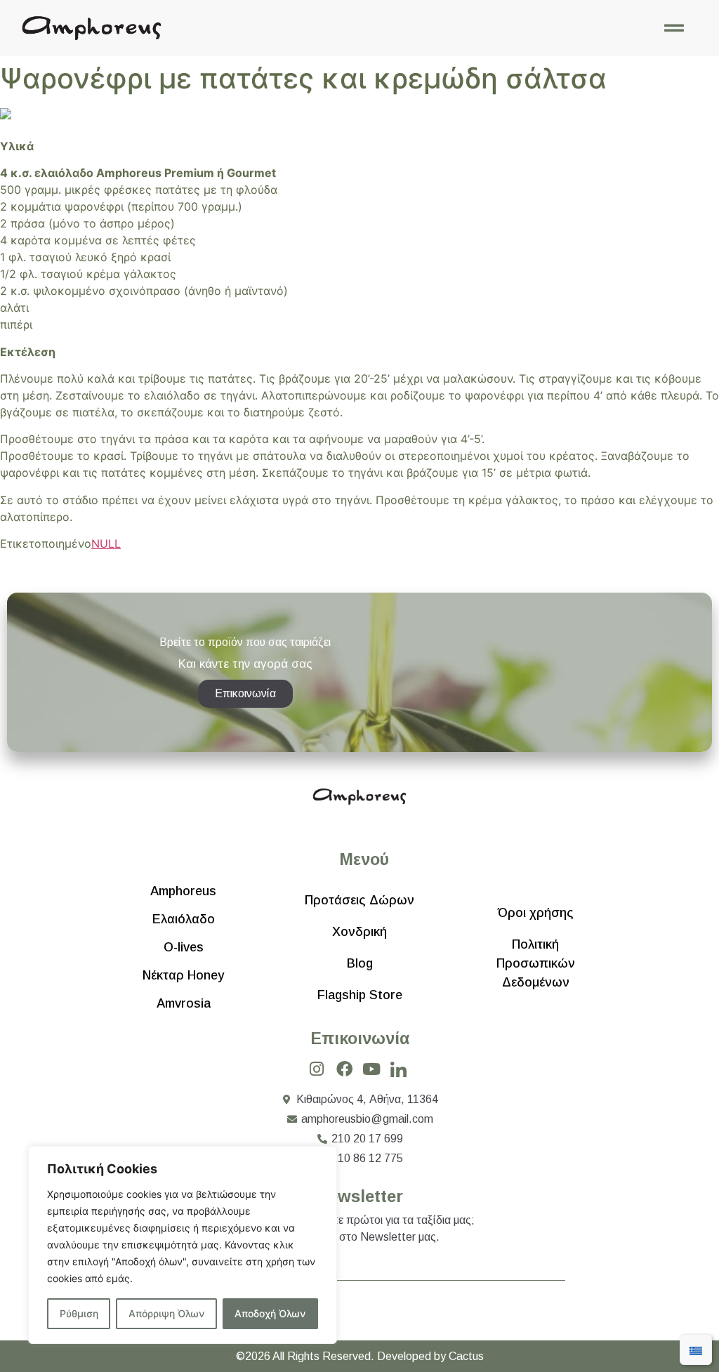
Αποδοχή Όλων (270, 1313)
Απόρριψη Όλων (166, 1313)
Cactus (466, 1356)
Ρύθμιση (79, 1313)
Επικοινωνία (359, 1038)
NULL (106, 543)
